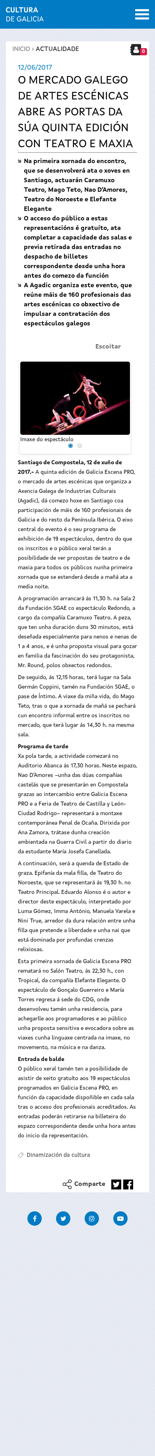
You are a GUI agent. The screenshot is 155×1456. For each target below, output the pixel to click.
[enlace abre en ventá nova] (116, 1184)
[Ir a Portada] (25, 17)
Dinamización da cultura (58, 1155)
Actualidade (57, 49)
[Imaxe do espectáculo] (75, 398)
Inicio (21, 49)
